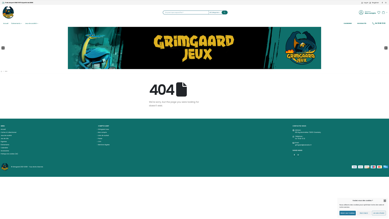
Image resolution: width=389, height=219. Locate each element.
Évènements (16, 23)
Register (375, 3)
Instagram (298, 154)
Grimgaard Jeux (103, 129)
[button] (385, 201)
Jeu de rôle (5, 139)
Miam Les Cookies (348, 213)
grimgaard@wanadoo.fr (303, 145)
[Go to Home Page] (1, 71)
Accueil (5, 23)
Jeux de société (31, 23)
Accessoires (5, 151)
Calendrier (348, 23)
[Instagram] (385, 2)
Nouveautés (361, 23)
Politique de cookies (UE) (9, 154)
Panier (100, 139)
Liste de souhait (103, 135)
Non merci (364, 213)
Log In (366, 3)
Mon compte (102, 132)
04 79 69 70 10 (380, 23)
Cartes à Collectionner (9, 132)
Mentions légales (104, 145)
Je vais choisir (378, 213)
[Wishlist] (378, 12)
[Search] (225, 12)
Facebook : (294, 154)
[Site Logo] (8, 12)
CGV (99, 142)
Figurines (4, 142)
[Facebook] (382, 2)
